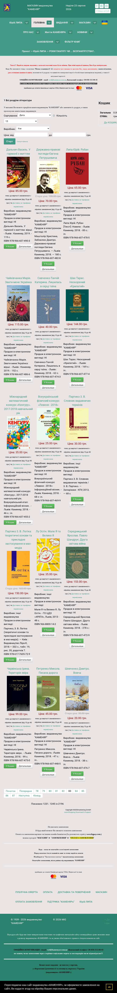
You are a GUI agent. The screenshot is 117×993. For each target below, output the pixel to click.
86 (7, 795)
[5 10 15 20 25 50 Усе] (20, 122)
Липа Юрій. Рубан (77, 149)
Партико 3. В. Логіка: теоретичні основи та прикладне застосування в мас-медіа (18, 539)
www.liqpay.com (93, 834)
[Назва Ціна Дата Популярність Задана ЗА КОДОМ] (34, 116)
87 (13, 795)
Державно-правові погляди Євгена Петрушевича (48, 153)
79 (43, 791)
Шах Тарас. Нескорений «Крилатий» (77, 282)
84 (76, 791)
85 (83, 791)
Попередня (25, 791)
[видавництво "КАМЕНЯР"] (7, 7)
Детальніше (25, 246)
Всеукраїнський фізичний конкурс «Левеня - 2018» (48, 400)
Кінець (37, 795)
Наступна (24, 795)
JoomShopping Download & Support (77, 812)
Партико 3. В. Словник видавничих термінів (77, 400)
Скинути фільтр (22, 141)
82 (63, 791)
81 (56, 791)
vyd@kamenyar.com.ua (57, 80)
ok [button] (109, 987)
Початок (11, 791)
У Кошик (10, 246)
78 (37, 791)
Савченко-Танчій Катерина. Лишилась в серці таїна (48, 282)
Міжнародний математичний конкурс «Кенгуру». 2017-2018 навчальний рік (18, 405)
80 (50, 791)
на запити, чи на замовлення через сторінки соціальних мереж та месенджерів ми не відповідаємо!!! (58, 83)
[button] (77, 989)
